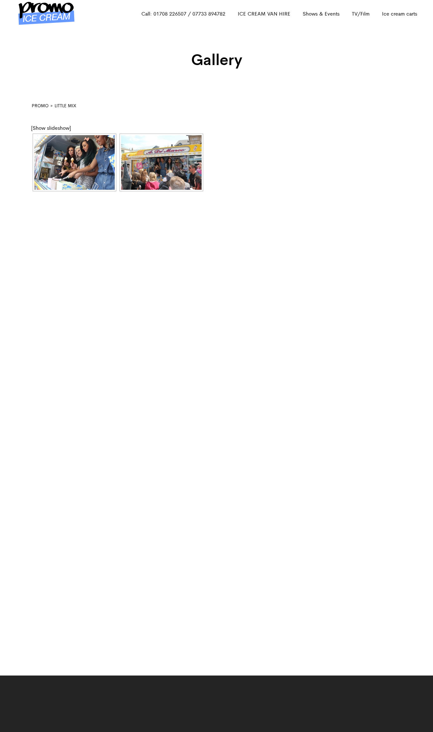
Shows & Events (321, 13)
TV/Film (361, 13)
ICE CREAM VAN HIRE (264, 13)
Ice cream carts (399, 13)
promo (40, 105)
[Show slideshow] (51, 127)
